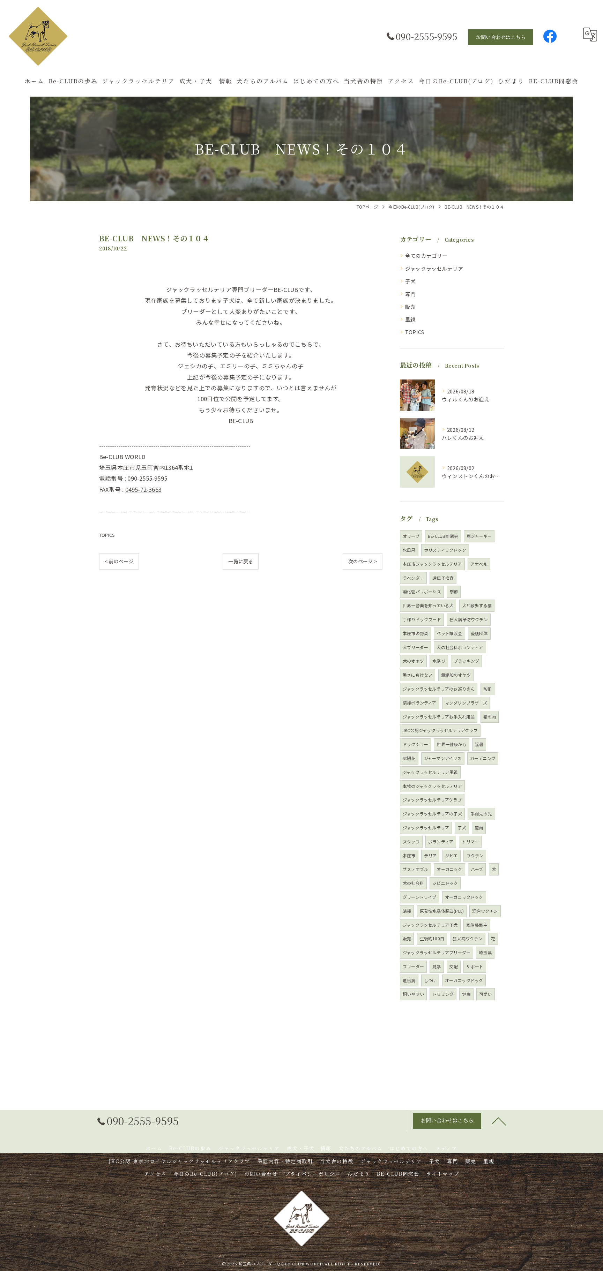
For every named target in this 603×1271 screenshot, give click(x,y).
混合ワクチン (485, 911)
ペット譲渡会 (449, 633)
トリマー (470, 841)
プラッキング (466, 661)
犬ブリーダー (415, 647)
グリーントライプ (420, 897)
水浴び (438, 661)
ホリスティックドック (445, 550)
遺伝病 (409, 980)
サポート (474, 966)
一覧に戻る (240, 561)
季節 (453, 591)
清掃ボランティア (420, 703)
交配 (453, 966)
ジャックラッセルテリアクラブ (432, 800)
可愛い (485, 994)
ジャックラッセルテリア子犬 (430, 925)
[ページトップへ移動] (499, 1121)
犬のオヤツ (413, 661)
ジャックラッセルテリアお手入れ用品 (439, 717)
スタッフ (411, 841)
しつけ (430, 980)
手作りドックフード (422, 619)
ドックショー (415, 744)
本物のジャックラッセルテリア (432, 786)
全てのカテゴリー (426, 255)
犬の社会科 (413, 883)
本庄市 (409, 855)
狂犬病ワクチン (467, 938)
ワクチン (474, 855)
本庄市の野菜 (415, 633)
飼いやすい (413, 994)
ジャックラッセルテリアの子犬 (432, 814)
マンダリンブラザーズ (466, 703)
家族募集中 (476, 925)
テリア (430, 855)
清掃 (407, 911)
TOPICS (107, 535)
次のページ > (362, 561)
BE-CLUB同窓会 (443, 536)
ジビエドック (445, 883)
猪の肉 (489, 717)
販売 (410, 306)
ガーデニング (483, 758)
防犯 (487, 689)
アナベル (478, 564)
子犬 (410, 281)
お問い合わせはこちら (501, 36)
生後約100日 (432, 938)
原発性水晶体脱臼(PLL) (442, 911)
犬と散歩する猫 (477, 605)
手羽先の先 (481, 814)
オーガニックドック (464, 897)
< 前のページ (119, 561)
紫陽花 (409, 758)
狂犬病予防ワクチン (468, 619)
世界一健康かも (451, 744)
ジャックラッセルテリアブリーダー (436, 952)
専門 (410, 294)
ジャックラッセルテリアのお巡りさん (439, 689)
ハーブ (477, 869)
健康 (466, 994)
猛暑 (479, 744)
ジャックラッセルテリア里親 (430, 772)
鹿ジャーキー (479, 536)
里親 (410, 319)
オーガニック (449, 869)
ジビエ (451, 855)
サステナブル (415, 869)
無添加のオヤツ (456, 675)
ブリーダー (413, 966)
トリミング (443, 994)
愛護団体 (479, 633)
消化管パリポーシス (422, 591)
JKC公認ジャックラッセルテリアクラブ (440, 730)
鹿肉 (479, 827)
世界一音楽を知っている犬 (428, 605)
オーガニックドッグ (464, 980)
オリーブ (411, 536)
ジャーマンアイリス (443, 758)
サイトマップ (442, 1173)
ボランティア (440, 841)
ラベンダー (413, 578)
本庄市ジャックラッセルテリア (432, 564)
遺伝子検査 (443, 578)
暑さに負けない (417, 675)
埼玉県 (485, 952)
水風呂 (409, 550)
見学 (436, 966)
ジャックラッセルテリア (434, 268)
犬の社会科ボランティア (460, 647)
